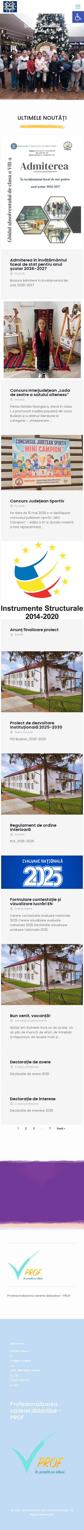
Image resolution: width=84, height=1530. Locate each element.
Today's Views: (21, 1361)
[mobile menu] (78, 7)
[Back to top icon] (42, 1506)
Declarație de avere (30, 1062)
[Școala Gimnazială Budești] (10, 6)
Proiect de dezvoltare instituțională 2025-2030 (36, 725)
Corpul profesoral (27, 1067)
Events (19, 634)
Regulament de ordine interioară (33, 827)
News (18, 732)
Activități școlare (26, 1020)
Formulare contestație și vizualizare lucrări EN (35, 901)
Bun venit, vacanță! (30, 1015)
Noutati (20, 273)
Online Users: (20, 1351)
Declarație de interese (33, 1099)
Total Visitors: (20, 1380)
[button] (78, 17)
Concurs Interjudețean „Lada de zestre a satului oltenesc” (40, 392)
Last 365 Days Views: (25, 1370)
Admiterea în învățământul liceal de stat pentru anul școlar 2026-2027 (38, 264)
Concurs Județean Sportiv (37, 501)
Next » (61, 1128)
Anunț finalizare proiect (34, 629)
